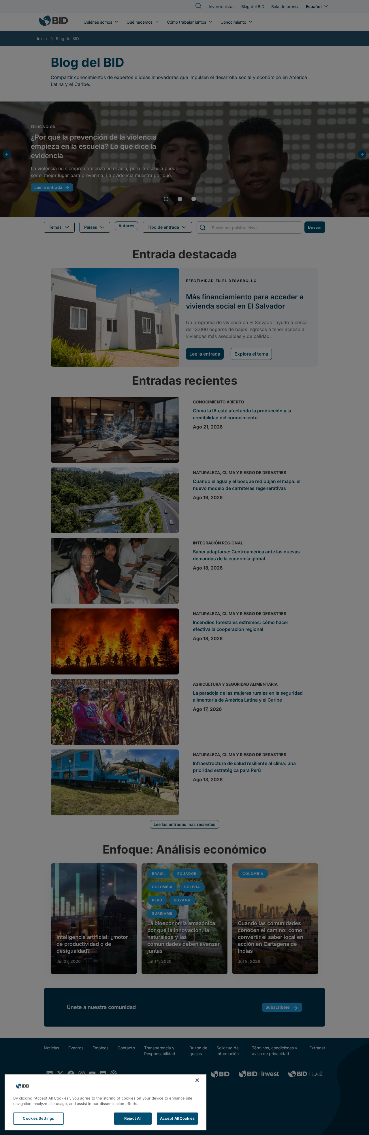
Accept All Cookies (177, 1118)
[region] (105, 1102)
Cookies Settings (38, 1118)
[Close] (197, 1080)
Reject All (132, 1118)
